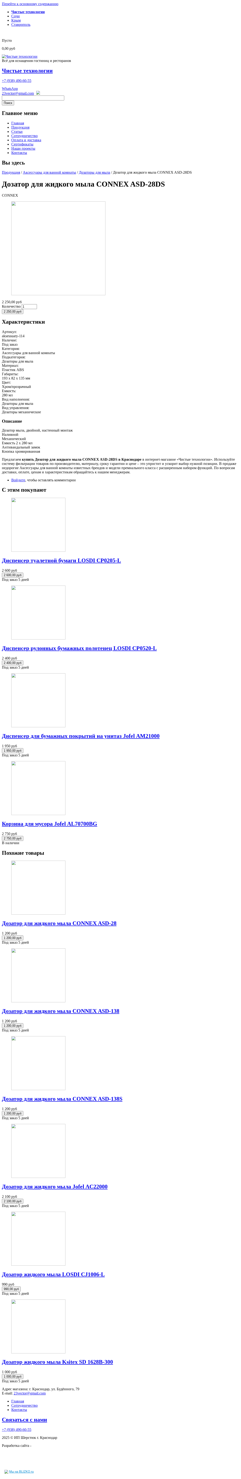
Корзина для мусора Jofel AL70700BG (49, 824)
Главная (17, 123)
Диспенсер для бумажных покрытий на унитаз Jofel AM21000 (81, 736)
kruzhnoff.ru (41, 1446)
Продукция (20, 127)
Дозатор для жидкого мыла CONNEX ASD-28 (59, 923)
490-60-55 (16, 81)
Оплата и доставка (26, 140)
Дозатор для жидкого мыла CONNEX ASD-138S (62, 1099)
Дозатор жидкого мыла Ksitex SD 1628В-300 (57, 1362)
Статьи (17, 132)
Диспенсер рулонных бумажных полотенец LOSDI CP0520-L (79, 648)
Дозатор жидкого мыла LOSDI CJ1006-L (53, 1274)
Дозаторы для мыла (94, 172)
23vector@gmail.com (18, 93)
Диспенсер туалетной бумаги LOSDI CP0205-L (61, 560)
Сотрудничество (24, 136)
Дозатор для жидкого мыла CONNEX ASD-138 (60, 1011)
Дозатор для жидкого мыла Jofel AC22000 (55, 1187)
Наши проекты (23, 148)
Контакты (19, 153)
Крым (16, 20)
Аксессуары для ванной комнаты (49, 172)
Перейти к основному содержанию (30, 4)
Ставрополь (20, 25)
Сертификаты (22, 144)
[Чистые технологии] (19, 56)
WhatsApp (10, 89)
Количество (12, 306)
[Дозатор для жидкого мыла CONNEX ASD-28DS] (58, 294)
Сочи (15, 16)
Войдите (18, 480)
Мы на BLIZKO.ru (21, 1471)
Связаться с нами (24, 1420)
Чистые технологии (27, 71)
